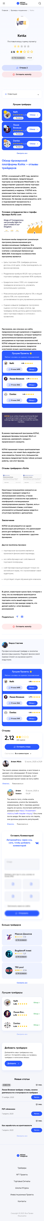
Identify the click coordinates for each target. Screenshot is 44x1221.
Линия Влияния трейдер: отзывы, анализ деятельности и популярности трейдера (20, 1091)
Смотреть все (22, 153)
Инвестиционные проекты (22, 1194)
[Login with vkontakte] (36, 843)
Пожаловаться (17, 784)
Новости (6, 1085)
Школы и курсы (22, 1188)
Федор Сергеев (16, 643)
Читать (36, 1097)
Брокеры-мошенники (19, 10)
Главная (5, 10)
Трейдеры (22, 1168)
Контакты (22, 1201)
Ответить (5, 784)
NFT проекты (22, 1174)
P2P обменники (8, 1109)
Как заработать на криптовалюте (17, 1126)
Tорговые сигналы (22, 1181)
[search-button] (39, 3)
